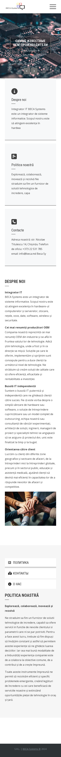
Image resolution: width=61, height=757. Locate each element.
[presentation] (27, 71)
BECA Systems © (32, 748)
